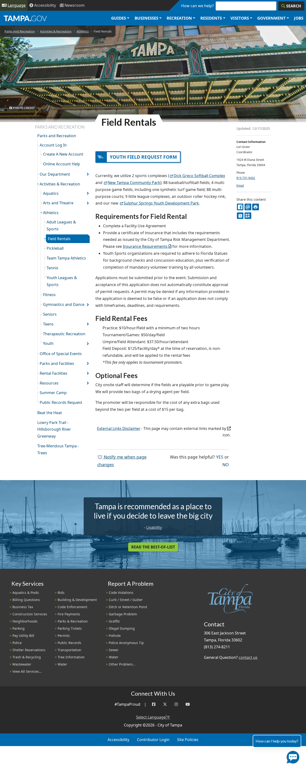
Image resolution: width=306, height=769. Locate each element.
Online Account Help (61, 164)
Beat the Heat (49, 412)
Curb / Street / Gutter (126, 599)
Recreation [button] (179, 18)
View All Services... (27, 671)
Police (17, 642)
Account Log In (53, 145)
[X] (240, 215)
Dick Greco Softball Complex (199, 175)
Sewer (114, 650)
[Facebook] (153, 704)
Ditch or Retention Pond (128, 607)
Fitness (49, 294)
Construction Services (29, 614)
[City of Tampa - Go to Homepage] (25, 18)
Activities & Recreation (55, 31)
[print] (255, 207)
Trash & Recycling (26, 657)
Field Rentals (59, 238)
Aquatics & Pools (25, 592)
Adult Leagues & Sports (61, 225)
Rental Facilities (53, 373)
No (225, 464)
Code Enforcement (72, 607)
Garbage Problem (123, 614)
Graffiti (114, 621)
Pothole (115, 635)
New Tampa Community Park (134, 182)
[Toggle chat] (292, 756)
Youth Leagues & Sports (62, 281)
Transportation (69, 650)
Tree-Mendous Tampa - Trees (58, 449)
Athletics (82, 31)
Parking (18, 628)
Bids (61, 592)
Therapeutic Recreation (64, 333)
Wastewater (21, 664)
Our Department (55, 174)
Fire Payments (69, 614)
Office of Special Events (61, 353)
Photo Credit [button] (23, 108)
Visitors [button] (239, 18)
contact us (248, 657)
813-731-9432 (245, 178)
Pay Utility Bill (23, 635)
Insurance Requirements (145, 246)
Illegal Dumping (122, 628)
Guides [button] (118, 18)
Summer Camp (53, 392)
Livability (154, 527)
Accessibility (118, 739)
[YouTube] (188, 704)
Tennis (52, 268)
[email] (248, 207)
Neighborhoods (25, 621)
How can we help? (197, 5)
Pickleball (55, 248)
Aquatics (51, 193)
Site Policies (187, 739)
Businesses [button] (146, 18)
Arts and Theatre (58, 203)
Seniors (50, 314)
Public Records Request (61, 402)
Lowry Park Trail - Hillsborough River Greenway (54, 429)
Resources (49, 383)
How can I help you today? (277, 741)
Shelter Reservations (28, 650)
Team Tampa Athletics (66, 258)
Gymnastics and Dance (63, 304)
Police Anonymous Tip (126, 642)
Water (62, 664)
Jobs (298, 18)
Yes (219, 457)
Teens (48, 324)
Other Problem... (122, 664)
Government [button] (271, 18)
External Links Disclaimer (118, 428)
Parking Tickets (70, 628)
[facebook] (240, 207)
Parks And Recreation (20, 31)
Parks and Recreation (56, 135)
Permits (64, 635)
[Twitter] (165, 704)
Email (240, 186)
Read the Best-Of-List (153, 547)
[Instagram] (176, 704)
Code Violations (121, 592)
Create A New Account (63, 154)
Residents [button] (211, 18)
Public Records (69, 642)
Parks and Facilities (57, 363)
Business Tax (22, 607)
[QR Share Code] (248, 215)
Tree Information (71, 657)
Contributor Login (153, 739)
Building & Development (77, 599)
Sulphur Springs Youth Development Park (161, 203)
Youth (48, 343)
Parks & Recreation (73, 621)
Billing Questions (26, 599)
